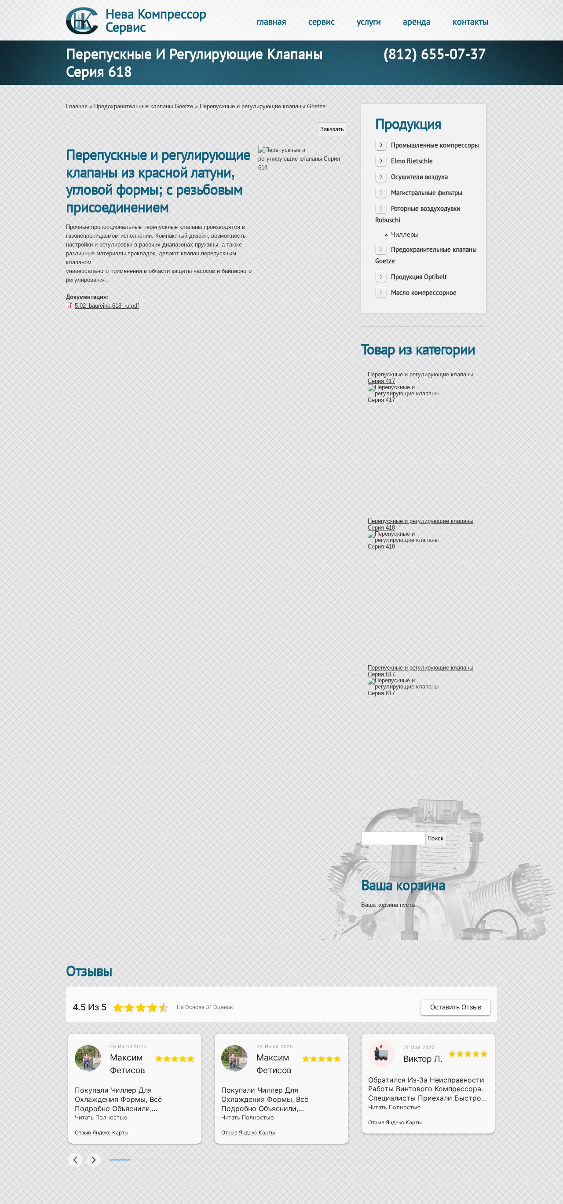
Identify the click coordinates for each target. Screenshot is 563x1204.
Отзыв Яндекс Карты (101, 1132)
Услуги (369, 21)
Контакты (470, 21)
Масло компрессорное (424, 292)
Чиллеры (405, 234)
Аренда (417, 21)
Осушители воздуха (419, 177)
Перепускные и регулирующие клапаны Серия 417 (420, 377)
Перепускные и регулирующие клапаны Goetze (262, 106)
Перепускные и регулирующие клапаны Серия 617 (420, 670)
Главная (271, 21)
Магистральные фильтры (426, 192)
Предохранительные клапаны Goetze (143, 106)
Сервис (321, 21)
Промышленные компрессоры (435, 145)
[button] (75, 1160)
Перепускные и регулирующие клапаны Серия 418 (420, 524)
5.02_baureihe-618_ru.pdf (107, 305)
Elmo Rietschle (412, 161)
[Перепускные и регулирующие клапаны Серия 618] (302, 263)
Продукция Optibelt (419, 276)
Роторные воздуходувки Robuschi (417, 214)
